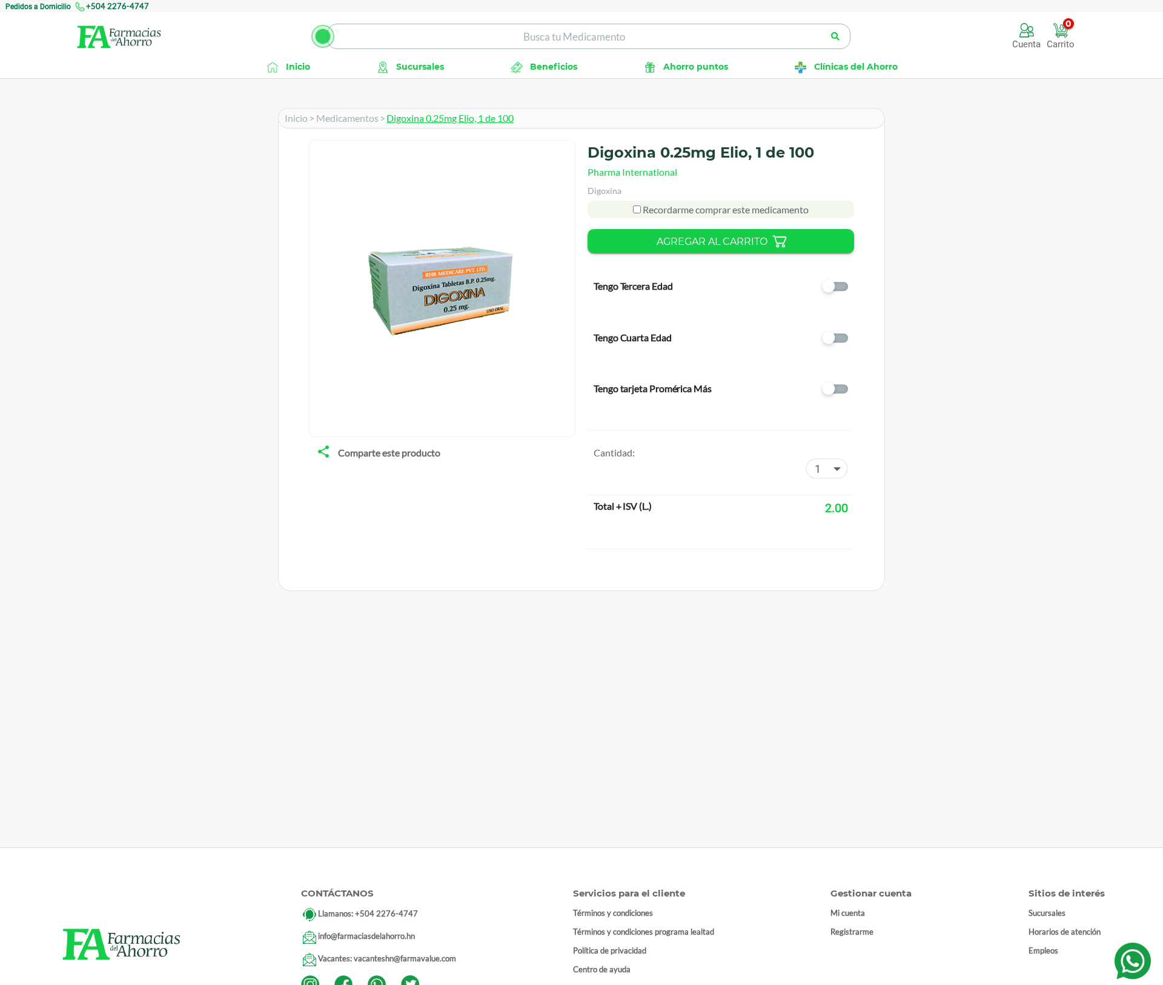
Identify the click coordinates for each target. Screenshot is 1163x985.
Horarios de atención (1065, 932)
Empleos (1043, 950)
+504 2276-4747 (117, 6)
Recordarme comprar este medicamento (725, 209)
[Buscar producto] (835, 36)
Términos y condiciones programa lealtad (643, 932)
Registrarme (851, 932)
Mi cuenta (847, 913)
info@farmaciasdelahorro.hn (366, 936)
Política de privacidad (609, 950)
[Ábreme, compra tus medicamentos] (323, 36)
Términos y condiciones (613, 913)
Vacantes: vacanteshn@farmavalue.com (387, 958)
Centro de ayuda (602, 969)
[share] (323, 453)
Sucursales (1047, 913)
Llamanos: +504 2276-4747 (368, 913)
